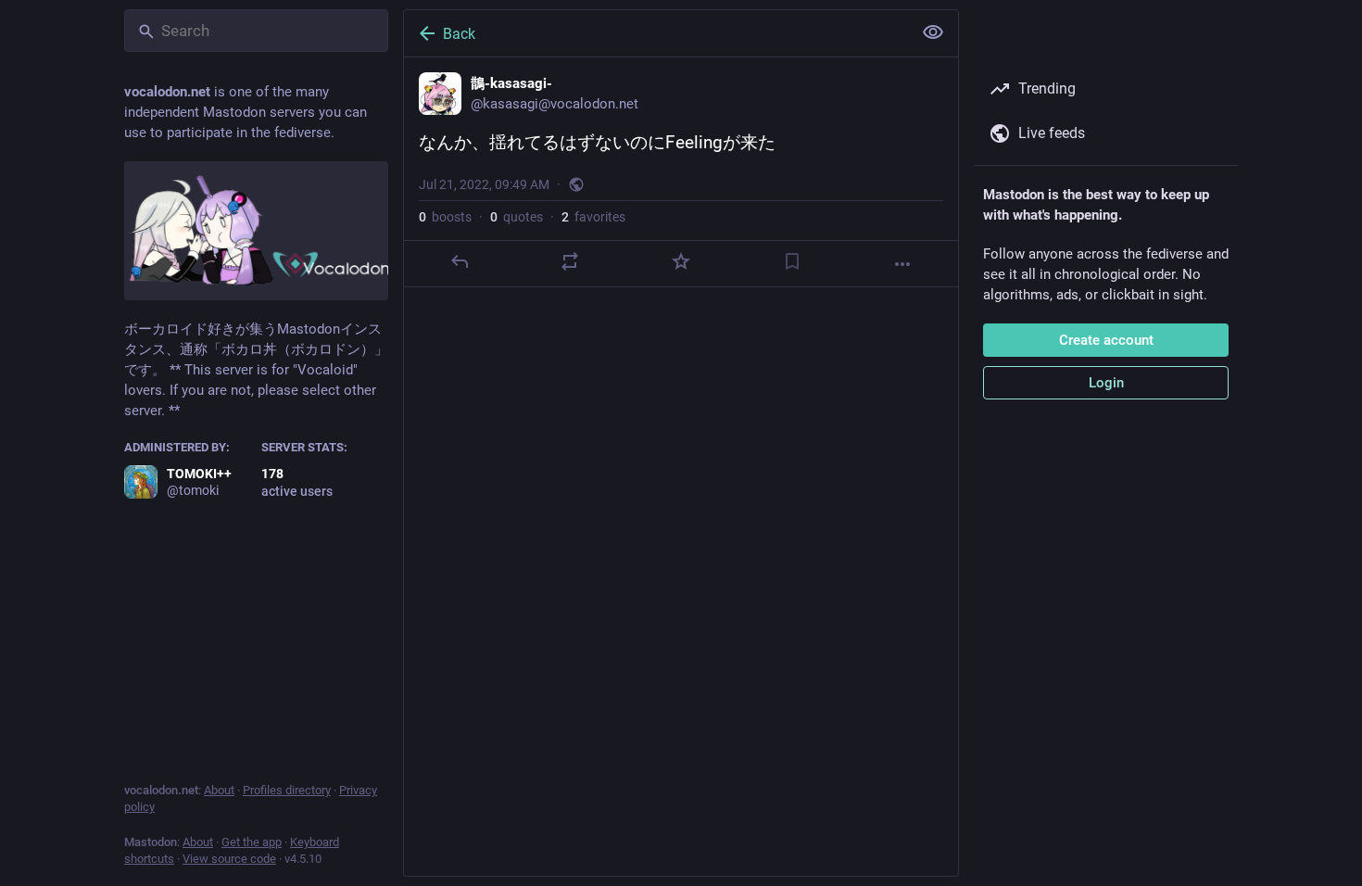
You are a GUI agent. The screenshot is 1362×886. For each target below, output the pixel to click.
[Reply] (459, 261)
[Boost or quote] (570, 261)
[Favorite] (681, 261)
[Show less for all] (933, 32)
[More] (902, 264)
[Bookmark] (792, 261)
